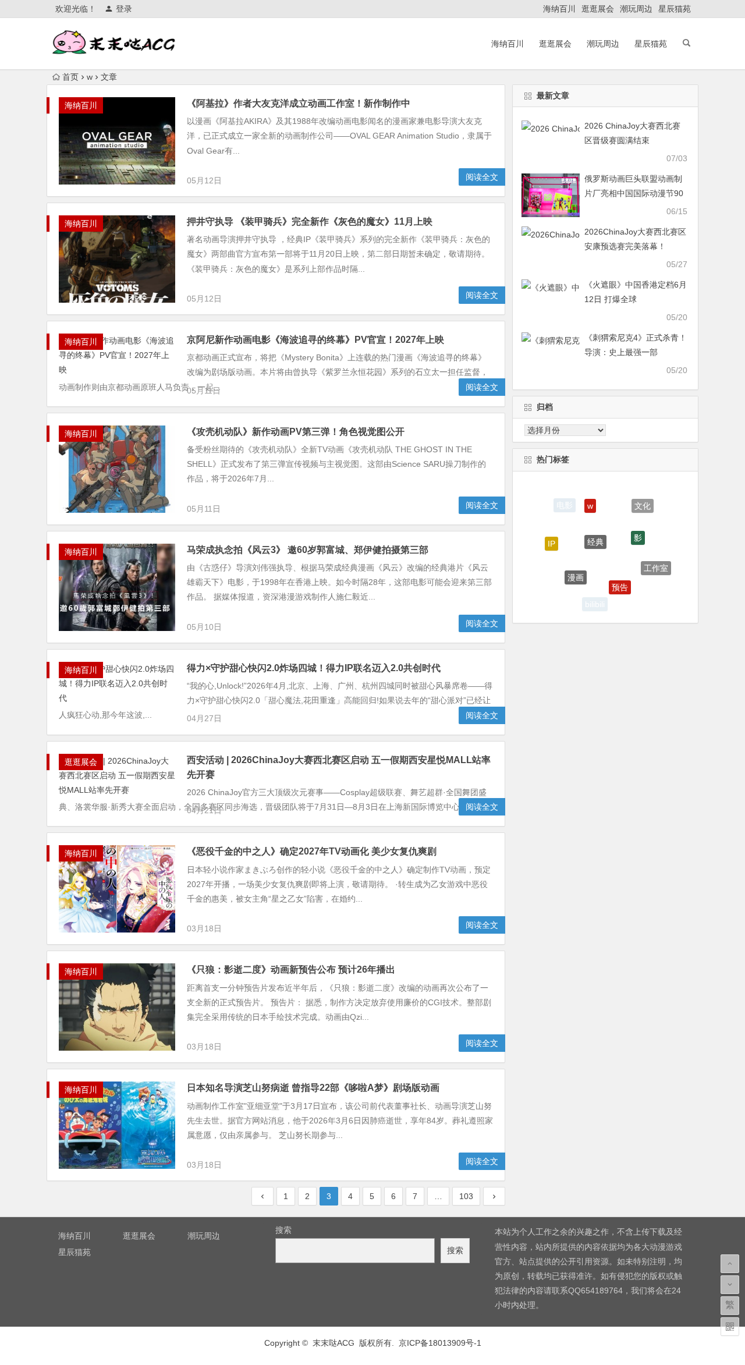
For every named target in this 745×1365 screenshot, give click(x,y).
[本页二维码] (730, 1326)
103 (466, 1196)
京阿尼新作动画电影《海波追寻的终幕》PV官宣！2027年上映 (315, 340)
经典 (595, 522)
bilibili (595, 600)
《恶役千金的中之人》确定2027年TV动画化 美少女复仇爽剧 (312, 851)
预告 (620, 571)
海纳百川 (559, 8)
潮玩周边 (636, 8)
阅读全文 (482, 177)
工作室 (656, 560)
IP (551, 536)
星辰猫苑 (674, 8)
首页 (70, 76)
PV (636, 596)
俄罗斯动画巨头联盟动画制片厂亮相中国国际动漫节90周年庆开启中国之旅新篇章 (633, 193)
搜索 (283, 1230)
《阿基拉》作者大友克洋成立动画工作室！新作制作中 (298, 103)
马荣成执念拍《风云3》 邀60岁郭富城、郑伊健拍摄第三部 (307, 550)
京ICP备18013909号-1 (440, 1343)
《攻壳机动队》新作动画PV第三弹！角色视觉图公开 (296, 432)
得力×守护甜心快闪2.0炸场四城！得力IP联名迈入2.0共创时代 (314, 668)
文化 (642, 502)
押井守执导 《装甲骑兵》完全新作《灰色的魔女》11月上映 (309, 221)
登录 (124, 8)
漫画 (575, 562)
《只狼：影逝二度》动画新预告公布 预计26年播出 (291, 969)
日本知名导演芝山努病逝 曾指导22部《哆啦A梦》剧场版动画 (313, 1088)
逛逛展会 (597, 8)
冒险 (558, 581)
